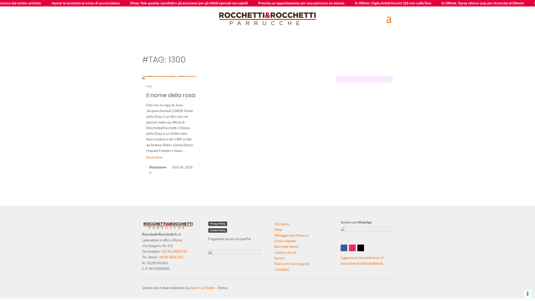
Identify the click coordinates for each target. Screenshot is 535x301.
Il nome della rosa (170, 95)
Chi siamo (281, 224)
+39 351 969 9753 (173, 251)
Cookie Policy (217, 230)
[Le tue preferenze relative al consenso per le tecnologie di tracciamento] (528, 294)
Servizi (279, 258)
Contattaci (281, 269)
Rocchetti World (286, 247)
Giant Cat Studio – (203, 288)
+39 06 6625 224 (170, 257)
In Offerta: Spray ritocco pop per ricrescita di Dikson (462, 3)
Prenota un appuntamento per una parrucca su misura (281, 3)
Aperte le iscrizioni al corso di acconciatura (65, 3)
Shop (278, 230)
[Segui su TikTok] (360, 248)
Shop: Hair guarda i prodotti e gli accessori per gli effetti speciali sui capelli (168, 3)
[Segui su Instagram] (352, 248)
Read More (154, 157)
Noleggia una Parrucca (291, 235)
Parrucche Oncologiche (291, 264)
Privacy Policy (217, 223)
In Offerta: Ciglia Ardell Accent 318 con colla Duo (372, 3)
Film (149, 86)
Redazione (157, 167)
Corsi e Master (285, 241)
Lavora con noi (285, 252)
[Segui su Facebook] (344, 248)
